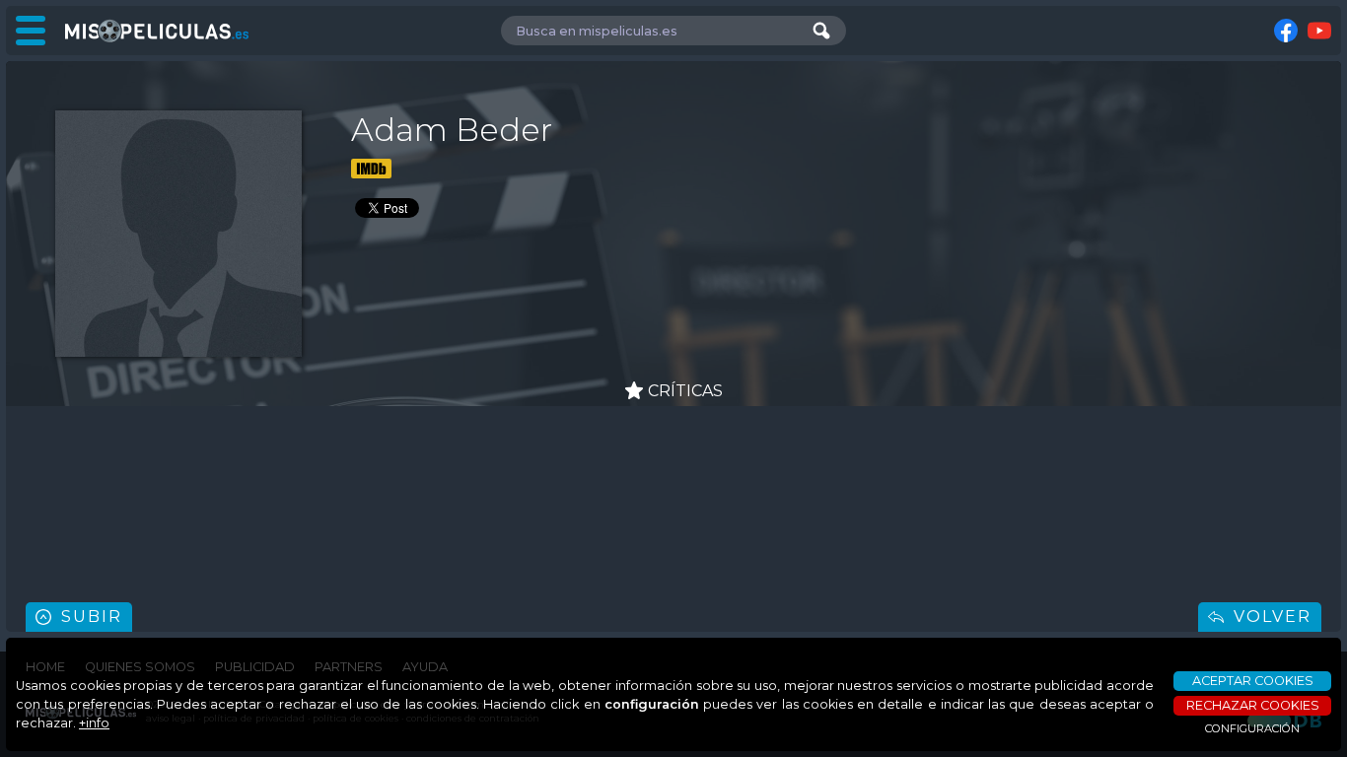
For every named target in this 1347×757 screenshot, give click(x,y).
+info (94, 723)
